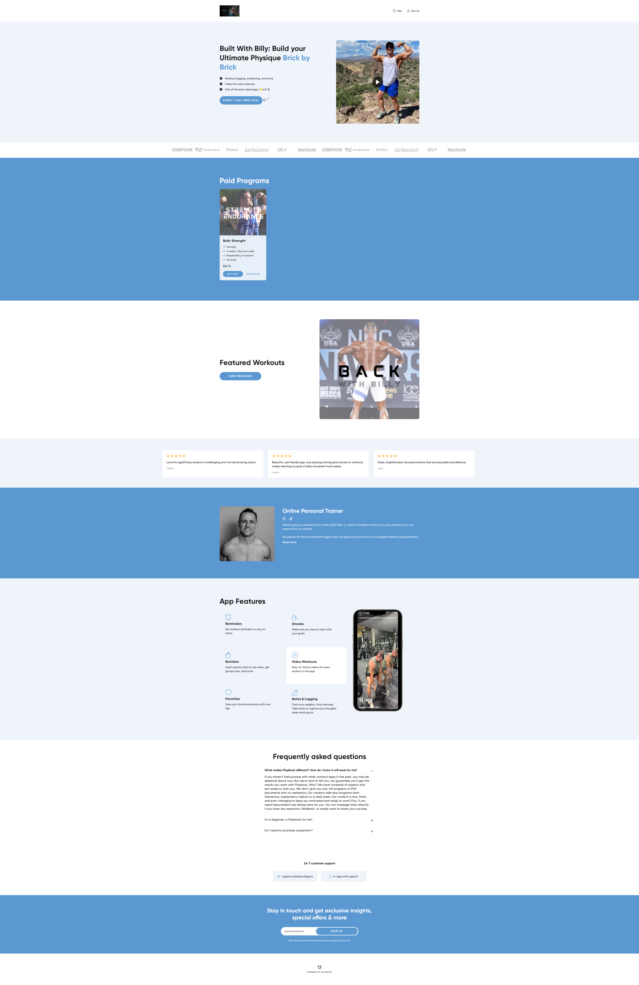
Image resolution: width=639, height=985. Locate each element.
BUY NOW (233, 274)
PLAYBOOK (326, 972)
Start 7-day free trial (241, 100)
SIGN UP (337, 931)
